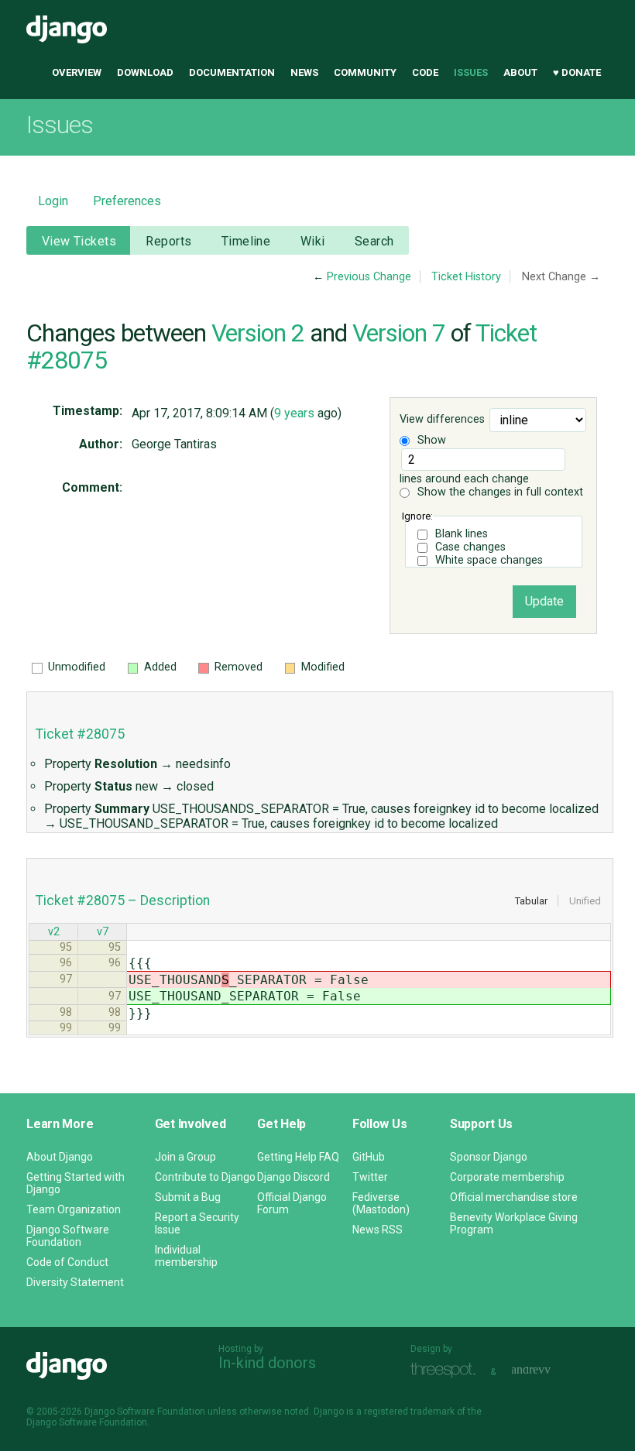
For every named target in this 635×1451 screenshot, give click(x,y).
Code (425, 72)
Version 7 (398, 333)
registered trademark (409, 1411)
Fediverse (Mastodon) (381, 1203)
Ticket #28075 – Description (123, 900)
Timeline (245, 241)
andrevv (548, 1370)
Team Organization (73, 1209)
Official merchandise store (514, 1197)
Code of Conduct (67, 1262)
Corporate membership (507, 1177)
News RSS (377, 1229)
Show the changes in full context (498, 492)
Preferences (127, 201)
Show (430, 440)
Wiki (312, 241)
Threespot (446, 1370)
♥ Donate (577, 72)
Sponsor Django (488, 1157)
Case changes (470, 547)
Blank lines (461, 533)
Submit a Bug (188, 1197)
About (520, 72)
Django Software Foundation (67, 1235)
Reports (168, 241)
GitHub (368, 1157)
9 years (294, 413)
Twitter (370, 1177)
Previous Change (369, 276)
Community (365, 72)
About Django (59, 1157)
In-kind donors (267, 1362)
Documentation (232, 72)
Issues (471, 72)
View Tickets (79, 241)
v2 (54, 931)
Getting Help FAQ (298, 1157)
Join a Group (185, 1157)
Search (374, 241)
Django (66, 29)
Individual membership (186, 1255)
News (304, 72)
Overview (76, 72)
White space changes (489, 560)
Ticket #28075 (80, 734)
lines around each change (464, 478)
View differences (442, 420)
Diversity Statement (75, 1282)
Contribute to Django (205, 1177)
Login (53, 201)
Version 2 (257, 333)
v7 (102, 931)
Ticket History (466, 276)
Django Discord (293, 1177)
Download (145, 72)
